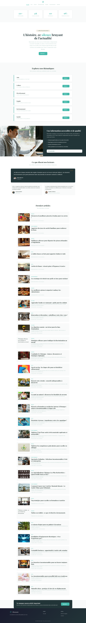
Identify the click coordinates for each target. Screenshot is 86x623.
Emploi (46, 4)
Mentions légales (64, 613)
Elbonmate (15, 612)
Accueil (27, 4)
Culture (35, 4)
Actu (31, 4)
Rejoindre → (65, 604)
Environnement (52, 4)
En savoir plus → (52, 151)
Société (58, 4)
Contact (62, 615)
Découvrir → (43, 53)
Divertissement (41, 4)
